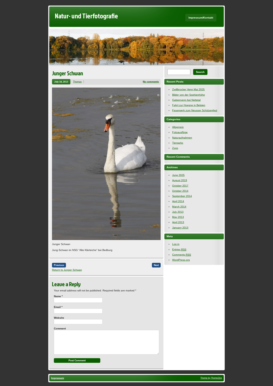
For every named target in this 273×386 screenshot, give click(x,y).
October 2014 (180, 190)
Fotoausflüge (180, 132)
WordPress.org (181, 259)
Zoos (175, 148)
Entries (179, 249)
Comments (181, 254)
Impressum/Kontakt (200, 17)
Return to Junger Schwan (67, 269)
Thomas (77, 81)
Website (59, 317)
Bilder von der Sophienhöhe (188, 94)
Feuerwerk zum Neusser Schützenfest (194, 110)
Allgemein (178, 127)
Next (156, 265)
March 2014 (179, 206)
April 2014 (178, 201)
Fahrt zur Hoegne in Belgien (188, 105)
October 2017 (180, 185)
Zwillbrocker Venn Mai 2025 (188, 89)
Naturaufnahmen (182, 137)
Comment (60, 328)
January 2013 (180, 227)
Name (58, 296)
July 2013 (177, 211)
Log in (175, 244)
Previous (59, 265)
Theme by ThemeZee (211, 378)
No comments (151, 81)
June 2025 (178, 175)
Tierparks (177, 142)
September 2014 (182, 196)
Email (58, 306)
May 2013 (178, 217)
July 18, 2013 (61, 82)
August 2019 (179, 180)
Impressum (57, 378)
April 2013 (178, 222)
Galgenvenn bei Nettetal (186, 99)
